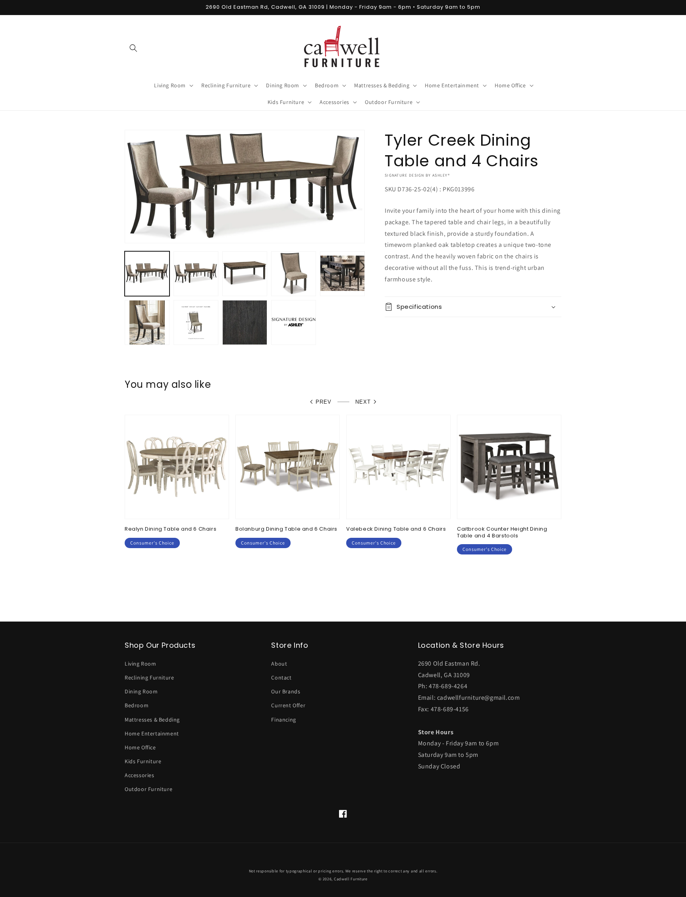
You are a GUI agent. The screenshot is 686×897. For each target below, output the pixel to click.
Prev (323, 402)
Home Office (140, 747)
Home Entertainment (152, 733)
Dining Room (141, 691)
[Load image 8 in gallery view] (244, 322)
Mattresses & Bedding (152, 719)
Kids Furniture (143, 761)
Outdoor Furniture (148, 789)
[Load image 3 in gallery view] (244, 273)
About (279, 663)
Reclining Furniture (149, 677)
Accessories (139, 775)
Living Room (140, 663)
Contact (281, 677)
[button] (133, 48)
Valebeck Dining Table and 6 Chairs (396, 529)
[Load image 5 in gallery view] (342, 273)
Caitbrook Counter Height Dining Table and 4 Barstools (502, 532)
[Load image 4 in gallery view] (293, 273)
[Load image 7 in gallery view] (195, 322)
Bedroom (136, 705)
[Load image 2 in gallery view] (195, 273)
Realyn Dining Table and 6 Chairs (170, 529)
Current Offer (288, 705)
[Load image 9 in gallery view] (293, 322)
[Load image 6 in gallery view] (147, 322)
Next (363, 402)
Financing (283, 719)
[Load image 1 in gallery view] (147, 273)
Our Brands (285, 691)
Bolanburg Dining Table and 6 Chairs (286, 529)
